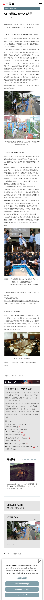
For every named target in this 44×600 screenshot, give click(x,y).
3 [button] (25, 459)
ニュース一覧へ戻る (13, 553)
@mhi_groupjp (19, 443)
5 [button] (28, 459)
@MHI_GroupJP (11, 440)
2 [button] (24, 459)
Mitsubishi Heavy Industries (22, 446)
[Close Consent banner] (40, 561)
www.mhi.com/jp (12, 427)
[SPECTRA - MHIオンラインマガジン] (22, 381)
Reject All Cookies (22, 589)
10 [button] (35, 459)
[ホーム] (9, 3)
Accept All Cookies (22, 595)
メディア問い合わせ (17, 508)
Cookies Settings (22, 584)
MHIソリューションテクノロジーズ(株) (23, 303)
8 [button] (32, 459)
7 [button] (31, 459)
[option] (23, 475)
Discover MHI (17, 435)
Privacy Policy (22, 578)
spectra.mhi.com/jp (13, 431)
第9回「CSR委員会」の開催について (16, 362)
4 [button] (27, 459)
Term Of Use (10, 545)
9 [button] (34, 459)
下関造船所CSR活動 (11, 298)
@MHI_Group (22, 438)
